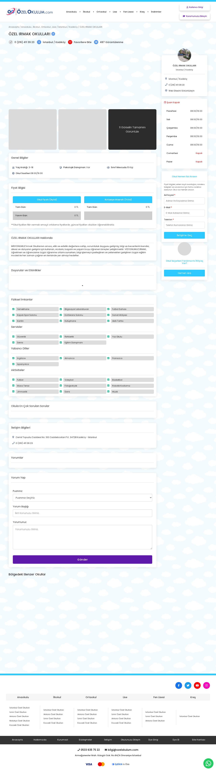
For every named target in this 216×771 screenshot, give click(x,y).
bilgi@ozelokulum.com (123, 750)
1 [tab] (82, 285)
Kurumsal (62, 739)
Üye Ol (176, 739)
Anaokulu (23, 697)
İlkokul (57, 697)
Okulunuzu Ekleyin (130, 739)
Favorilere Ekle (82, 42)
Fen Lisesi (159, 697)
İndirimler (156, 11)
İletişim (108, 739)
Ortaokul (91, 697)
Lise (125, 697)
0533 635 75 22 (90, 750)
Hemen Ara (184, 273)
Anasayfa (17, 739)
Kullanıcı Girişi (196, 7)
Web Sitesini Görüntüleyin (182, 90)
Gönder (82, 559)
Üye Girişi (153, 739)
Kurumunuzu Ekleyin (196, 16)
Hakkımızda (40, 739)
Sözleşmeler (85, 739)
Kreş (193, 697)
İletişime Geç (184, 235)
